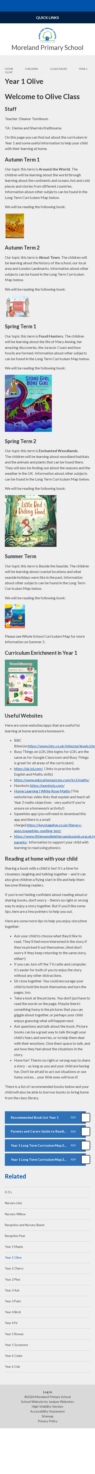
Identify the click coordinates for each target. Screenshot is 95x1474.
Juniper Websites (61, 1402)
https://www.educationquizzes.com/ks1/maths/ (51, 780)
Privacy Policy (47, 1421)
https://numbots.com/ (47, 785)
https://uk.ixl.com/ (28, 768)
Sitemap (47, 1416)
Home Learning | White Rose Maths (42, 791)
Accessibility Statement (47, 1411)
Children (31, 68)
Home (9, 68)
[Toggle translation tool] (78, 6)
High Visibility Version (47, 1406)
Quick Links (47, 17)
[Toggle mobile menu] (6, 6)
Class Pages (58, 68)
